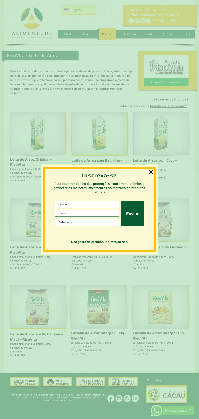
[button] (151, 172)
